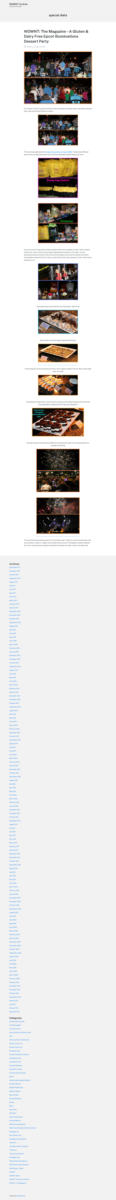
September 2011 (14, 821)
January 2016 (13, 652)
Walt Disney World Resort (18, 1161)
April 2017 (12, 597)
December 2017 (14, 567)
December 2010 (14, 854)
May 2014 (12, 718)
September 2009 (15, 909)
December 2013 (14, 733)
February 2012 (14, 802)
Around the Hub (15, 1029)
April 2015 (13, 681)
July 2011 (12, 828)
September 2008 (15, 953)
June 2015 (12, 674)
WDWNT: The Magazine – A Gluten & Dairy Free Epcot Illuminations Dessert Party (56, 36)
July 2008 (12, 960)
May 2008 (12, 968)
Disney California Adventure (19, 1040)
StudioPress (21, 1196)
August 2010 (13, 868)
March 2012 (13, 799)
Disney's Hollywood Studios (19, 1054)
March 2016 (13, 644)
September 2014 (15, 707)
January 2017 (13, 608)
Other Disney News (16, 1117)
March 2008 (13, 975)
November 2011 (14, 813)
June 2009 (12, 920)
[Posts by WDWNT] (25, 47)
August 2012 (13, 780)
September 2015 (15, 666)
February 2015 (14, 688)
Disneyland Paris (15, 1058)
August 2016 (13, 626)
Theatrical (13, 1150)
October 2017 (14, 575)
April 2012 (12, 795)
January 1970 (13, 1008)
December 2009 (14, 898)
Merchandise (13, 1095)
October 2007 (14, 993)
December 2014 (14, 696)
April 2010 (12, 883)
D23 (10, 1036)
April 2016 (12, 641)
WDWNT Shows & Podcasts (19, 1179)
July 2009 (12, 916)
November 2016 (14, 615)
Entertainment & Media (17, 1073)
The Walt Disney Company (18, 1146)
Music (11, 1106)
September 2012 (15, 777)
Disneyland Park (15, 1062)
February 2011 (14, 846)
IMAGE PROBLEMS (16, 1087)
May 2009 (12, 923)
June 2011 (12, 832)
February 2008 (14, 978)
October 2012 (14, 773)
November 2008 (15, 945)
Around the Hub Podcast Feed (20, 1032)
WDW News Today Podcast (19, 1165)
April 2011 (12, 839)
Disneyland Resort (15, 1065)
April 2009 (13, 927)
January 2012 (13, 806)
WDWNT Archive (18, 4)
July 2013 (12, 747)
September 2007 (15, 997)
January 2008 (14, 982)
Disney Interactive (15, 1047)
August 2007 (13, 1001)
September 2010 (15, 865)
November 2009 (15, 901)
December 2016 (14, 611)
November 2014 (14, 699)
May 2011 (12, 835)
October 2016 (14, 619)
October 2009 (14, 905)
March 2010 (13, 887)
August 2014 (13, 710)
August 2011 (13, 824)
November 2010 (14, 857)
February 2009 (14, 934)
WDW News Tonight (16, 1168)
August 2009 (13, 912)
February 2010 (14, 890)
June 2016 (12, 633)
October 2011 (13, 817)
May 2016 (12, 637)
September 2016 (15, 622)
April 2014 (13, 721)
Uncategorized (14, 1157)
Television (12, 1143)
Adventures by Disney (17, 1021)
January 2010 (13, 894)
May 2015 (12, 677)
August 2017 (13, 582)
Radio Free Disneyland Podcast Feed (22, 1128)
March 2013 (13, 758)
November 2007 (15, 990)
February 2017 (14, 604)
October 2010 (14, 861)
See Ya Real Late (15, 1135)
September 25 (14, 1012)
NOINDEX (12, 1113)
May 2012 (12, 791)
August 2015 (13, 670)
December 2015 (14, 655)
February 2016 (14, 648)
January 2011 (13, 850)
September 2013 (15, 740)
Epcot (11, 1076)
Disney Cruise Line (15, 1043)
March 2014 (13, 725)
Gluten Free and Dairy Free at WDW (59, 152)
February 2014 (14, 729)
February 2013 (14, 762)
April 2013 (12, 755)
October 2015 (14, 663)
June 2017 (12, 589)
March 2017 (13, 600)
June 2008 (12, 964)
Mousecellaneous (15, 1098)
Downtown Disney (15, 1069)
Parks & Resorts (15, 1120)
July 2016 (12, 630)
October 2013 (14, 736)
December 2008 (15, 942)
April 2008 (13, 971)
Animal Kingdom (15, 1025)
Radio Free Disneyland (17, 1124)
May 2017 (12, 593)
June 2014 (12, 714)
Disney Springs (14, 1051)
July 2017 (12, 586)
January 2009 (14, 938)
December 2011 (14, 810)
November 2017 (14, 571)
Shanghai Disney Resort (17, 1139)
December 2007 (14, 986)
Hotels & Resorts (15, 1084)
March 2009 (13, 931)
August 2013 (13, 743)
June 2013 (12, 751)
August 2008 (13, 956)
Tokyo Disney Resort (16, 1154)
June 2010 (12, 876)
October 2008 (14, 949)
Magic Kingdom (14, 1091)
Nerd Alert (13, 1110)
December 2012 (14, 769)
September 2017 (15, 578)
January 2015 (13, 692)
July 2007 (12, 1004)
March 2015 (13, 685)
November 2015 (14, 659)
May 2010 (12, 879)
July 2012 (12, 784)
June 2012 (12, 788)
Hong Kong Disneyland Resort (20, 1080)
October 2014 (14, 703)
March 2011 (13, 843)
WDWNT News (14, 1176)
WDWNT (29, 47)
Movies (11, 1102)
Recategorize (14, 1132)
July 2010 (12, 872)
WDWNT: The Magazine (17, 1183)
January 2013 (13, 766)
